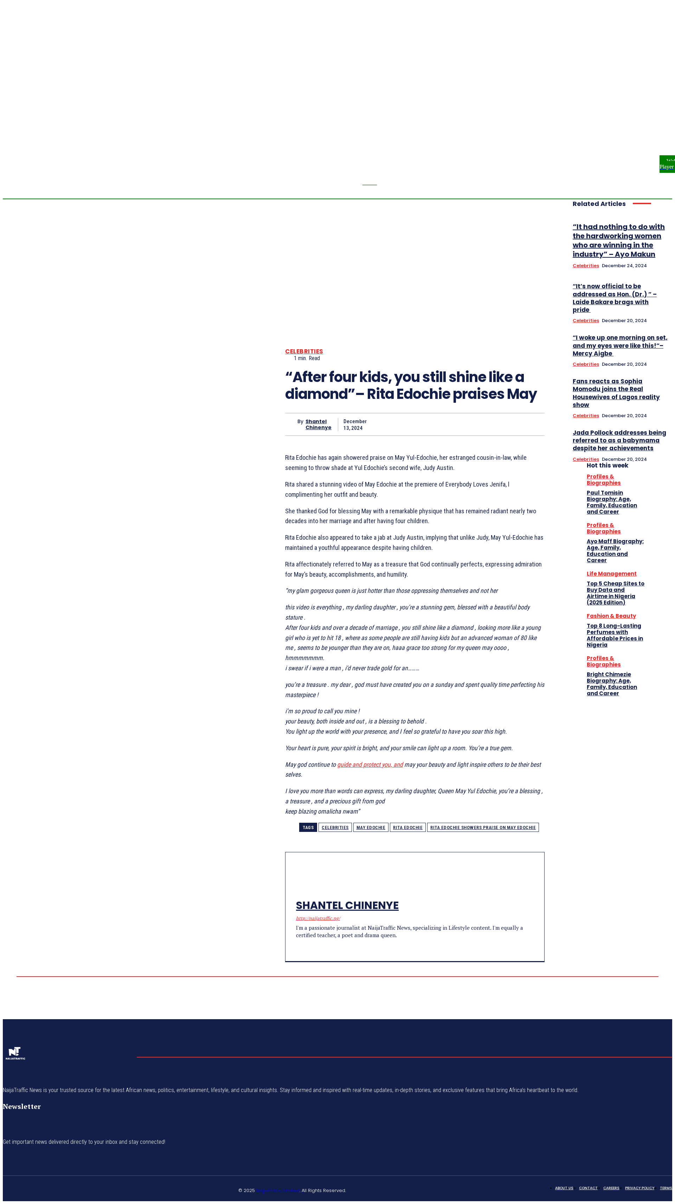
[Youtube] (109, 1189)
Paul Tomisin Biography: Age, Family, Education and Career (612, 502)
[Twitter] (669, 121)
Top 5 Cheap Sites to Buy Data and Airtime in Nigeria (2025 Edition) (615, 593)
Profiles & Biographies (604, 480)
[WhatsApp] (507, 424)
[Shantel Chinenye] (291, 424)
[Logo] (15, 1055)
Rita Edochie (408, 827)
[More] (533, 424)
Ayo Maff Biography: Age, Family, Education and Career (615, 551)
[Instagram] (661, 121)
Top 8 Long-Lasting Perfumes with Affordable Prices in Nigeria (615, 635)
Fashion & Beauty (611, 616)
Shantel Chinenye (319, 425)
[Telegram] (298, 946)
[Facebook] (652, 121)
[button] (627, 120)
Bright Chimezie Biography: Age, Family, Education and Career (612, 684)
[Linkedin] (43, 1189)
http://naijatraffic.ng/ (318, 918)
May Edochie (371, 827)
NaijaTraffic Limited (278, 1190)
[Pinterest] (481, 424)
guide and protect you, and (370, 764)
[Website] (93, 1189)
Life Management (612, 573)
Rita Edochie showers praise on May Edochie (483, 827)
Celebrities (304, 352)
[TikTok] (311, 946)
